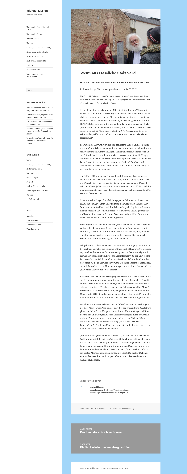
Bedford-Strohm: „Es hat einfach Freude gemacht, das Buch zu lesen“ (40, 131)
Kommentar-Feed (34, 224)
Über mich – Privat (34, 34)
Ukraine (30, 43)
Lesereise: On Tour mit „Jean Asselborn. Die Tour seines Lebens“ (40, 141)
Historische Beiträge (35, 56)
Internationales (33, 38)
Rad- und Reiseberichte (36, 61)
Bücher (29, 160)
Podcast (30, 65)
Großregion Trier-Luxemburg (39, 47)
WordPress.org (33, 229)
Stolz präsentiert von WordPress (114, 468)
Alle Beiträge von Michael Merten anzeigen (108, 392)
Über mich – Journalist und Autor (38, 28)
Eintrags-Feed (32, 220)
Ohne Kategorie (33, 177)
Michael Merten (37, 10)
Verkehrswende (33, 70)
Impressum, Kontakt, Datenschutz (35, 75)
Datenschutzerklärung (89, 468)
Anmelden (31, 216)
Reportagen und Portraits (37, 52)
